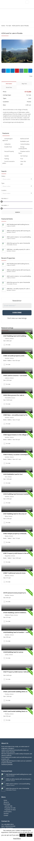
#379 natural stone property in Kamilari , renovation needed (14, 594)
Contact (6, 815)
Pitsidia (29, 101)
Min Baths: (4, 205)
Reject (29, 835)
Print (30, 76)
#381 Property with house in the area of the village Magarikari (16, 554)
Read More (17, 838)
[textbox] (17, 179)
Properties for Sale (10, 808)
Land (29, 98)
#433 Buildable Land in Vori (13, 474)
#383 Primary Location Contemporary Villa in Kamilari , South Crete (17, 455)
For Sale (8, 25)
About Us (6, 802)
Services (6, 813)
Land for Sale (8, 806)
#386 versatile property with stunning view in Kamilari (13, 356)
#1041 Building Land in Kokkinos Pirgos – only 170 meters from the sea (17, 613)
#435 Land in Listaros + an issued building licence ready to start (15, 376)
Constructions (8, 811)
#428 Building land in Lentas (13, 652)
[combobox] (17, 179)
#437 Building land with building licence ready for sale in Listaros (14, 337)
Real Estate (7, 804)
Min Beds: (4, 198)
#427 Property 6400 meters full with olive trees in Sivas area (16, 673)
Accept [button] (22, 835)
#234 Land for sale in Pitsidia (20, 25)
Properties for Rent (10, 810)
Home (3, 25)
